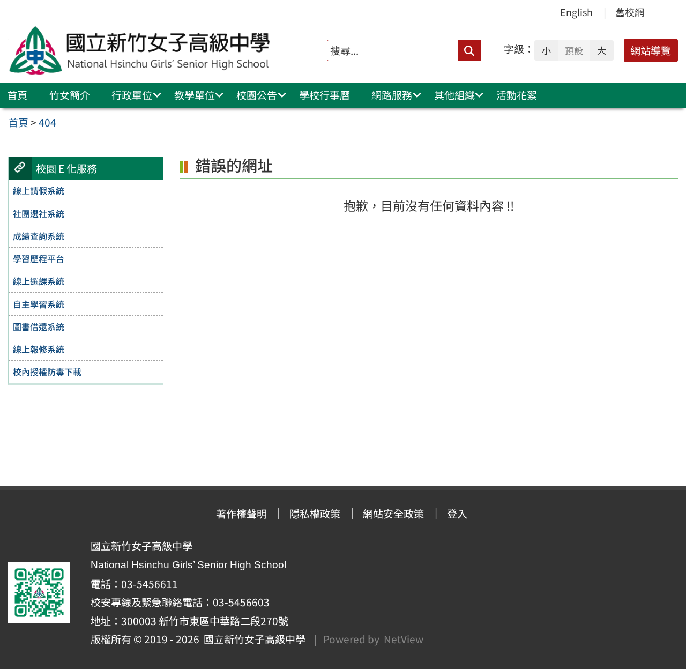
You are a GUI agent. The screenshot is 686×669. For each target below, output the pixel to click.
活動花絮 (516, 94)
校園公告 (256, 94)
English (576, 12)
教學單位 (194, 94)
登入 (457, 513)
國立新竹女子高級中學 (252, 638)
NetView (403, 638)
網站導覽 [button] (650, 50)
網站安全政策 (393, 513)
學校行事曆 (324, 94)
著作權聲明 (241, 513)
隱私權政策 (314, 513)
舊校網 (629, 12)
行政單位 (131, 94)
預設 (574, 50)
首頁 (17, 94)
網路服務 (391, 94)
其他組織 (454, 94)
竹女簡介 (69, 94)
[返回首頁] (142, 50)
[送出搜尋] (469, 50)
